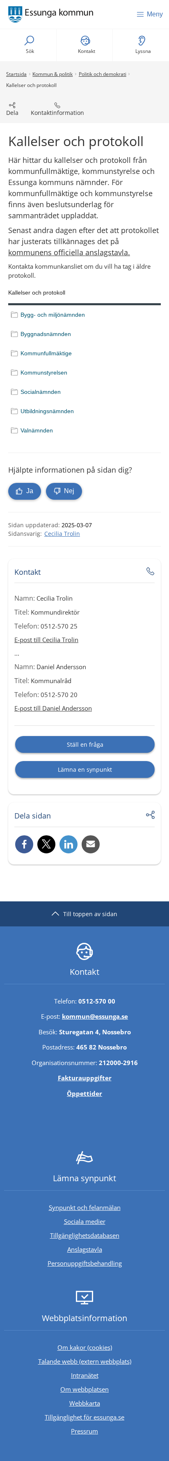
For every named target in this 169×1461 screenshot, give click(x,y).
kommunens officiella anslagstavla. (69, 252)
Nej (68, 490)
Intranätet (118, 1375)
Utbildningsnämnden (47, 411)
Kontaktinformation (57, 113)
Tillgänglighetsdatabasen (107, 1235)
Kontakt (86, 51)
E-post (90, 844)
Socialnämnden (41, 392)
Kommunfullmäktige (46, 353)
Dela (12, 113)
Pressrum (118, 1431)
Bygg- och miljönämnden (53, 314)
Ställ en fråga (85, 744)
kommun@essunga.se (95, 1016)
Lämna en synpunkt (85, 769)
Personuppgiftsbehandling (85, 1263)
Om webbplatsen (84, 1389)
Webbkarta (84, 1403)
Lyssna (143, 51)
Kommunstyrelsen (44, 372)
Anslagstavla (84, 1249)
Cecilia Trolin (62, 533)
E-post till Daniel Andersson (53, 708)
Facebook (24, 844)
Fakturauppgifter (85, 1078)
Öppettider (84, 1093)
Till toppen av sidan (90, 914)
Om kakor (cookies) (84, 1347)
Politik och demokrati (102, 74)
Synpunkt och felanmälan (85, 1207)
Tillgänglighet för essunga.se (84, 1417)
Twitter (46, 844)
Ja (29, 490)
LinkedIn (68, 844)
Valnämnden (37, 430)
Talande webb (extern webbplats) (101, 1361)
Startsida (16, 74)
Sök (30, 51)
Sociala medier (84, 1221)
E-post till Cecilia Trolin (46, 640)
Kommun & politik (52, 74)
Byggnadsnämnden (46, 334)
